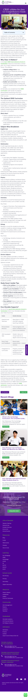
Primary (5, 578)
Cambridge (5, 559)
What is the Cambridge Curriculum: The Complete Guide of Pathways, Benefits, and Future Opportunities (13, 417)
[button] (26, 3)
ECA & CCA (5, 529)
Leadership (5, 594)
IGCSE (4, 561)
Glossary (5, 545)
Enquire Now (26, 350)
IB (3, 563)
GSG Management (7, 605)
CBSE (4, 557)
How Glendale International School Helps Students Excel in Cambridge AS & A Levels (14, 479)
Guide (4, 540)
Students (5, 609)
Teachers (5, 611)
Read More (6, 426)
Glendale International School (10, 652)
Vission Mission (6, 592)
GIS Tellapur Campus (8, 623)
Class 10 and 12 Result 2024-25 (10, 635)
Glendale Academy (7, 619)
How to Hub (6, 547)
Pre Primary (6, 575)
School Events (6, 531)
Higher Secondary (7, 584)
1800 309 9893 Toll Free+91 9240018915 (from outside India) (13, 647)
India (10, 2)
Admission (5, 629)
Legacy (4, 596)
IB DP (4, 569)
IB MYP (4, 567)
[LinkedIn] (25, 679)
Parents (5, 607)
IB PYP (4, 565)
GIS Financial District (8, 621)
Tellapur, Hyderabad (7, 662)
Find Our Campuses (8, 598)
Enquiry (5, 631)
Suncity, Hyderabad (7, 644)
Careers (5, 633)
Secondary (5, 581)
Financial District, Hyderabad (10, 654)
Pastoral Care (6, 525)
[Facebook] (17, 679)
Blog (4, 537)
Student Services (7, 527)
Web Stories (6, 542)
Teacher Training (7, 523)
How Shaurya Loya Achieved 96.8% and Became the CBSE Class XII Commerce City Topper (13, 448)
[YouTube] (21, 679)
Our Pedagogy (6, 555)
